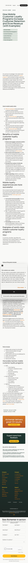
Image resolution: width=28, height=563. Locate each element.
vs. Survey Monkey (19, 475)
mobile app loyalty (16, 194)
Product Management (8, 40)
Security (4, 484)
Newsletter (4, 496)
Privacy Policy (12, 512)
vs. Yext (16, 480)
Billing (16, 495)
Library (3, 491)
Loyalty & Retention (7, 35)
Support (16, 493)
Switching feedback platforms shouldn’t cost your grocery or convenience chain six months (14, 456)
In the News (4, 477)
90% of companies (10, 109)
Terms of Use (21, 559)
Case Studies (5, 492)
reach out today (10, 404)
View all (16, 483)
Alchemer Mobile (7, 29)
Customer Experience (8, 33)
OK (14, 291)
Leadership (4, 480)
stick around (19, 151)
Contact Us (17, 499)
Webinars (4, 494)
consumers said (13, 128)
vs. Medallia (17, 477)
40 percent (17, 310)
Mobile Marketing (7, 37)
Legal (14, 514)
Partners (4, 482)
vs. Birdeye (17, 479)
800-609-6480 (5, 474)
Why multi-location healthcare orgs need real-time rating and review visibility (13, 450)
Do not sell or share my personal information (14, 296)
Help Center (17, 489)
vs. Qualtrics (17, 474)
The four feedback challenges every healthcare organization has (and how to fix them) (13, 453)
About (3, 475)
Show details (21, 287)
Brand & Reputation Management (10, 31)
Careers (4, 479)
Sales (16, 497)
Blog (3, 489)
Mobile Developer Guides (19, 491)
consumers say (13, 116)
